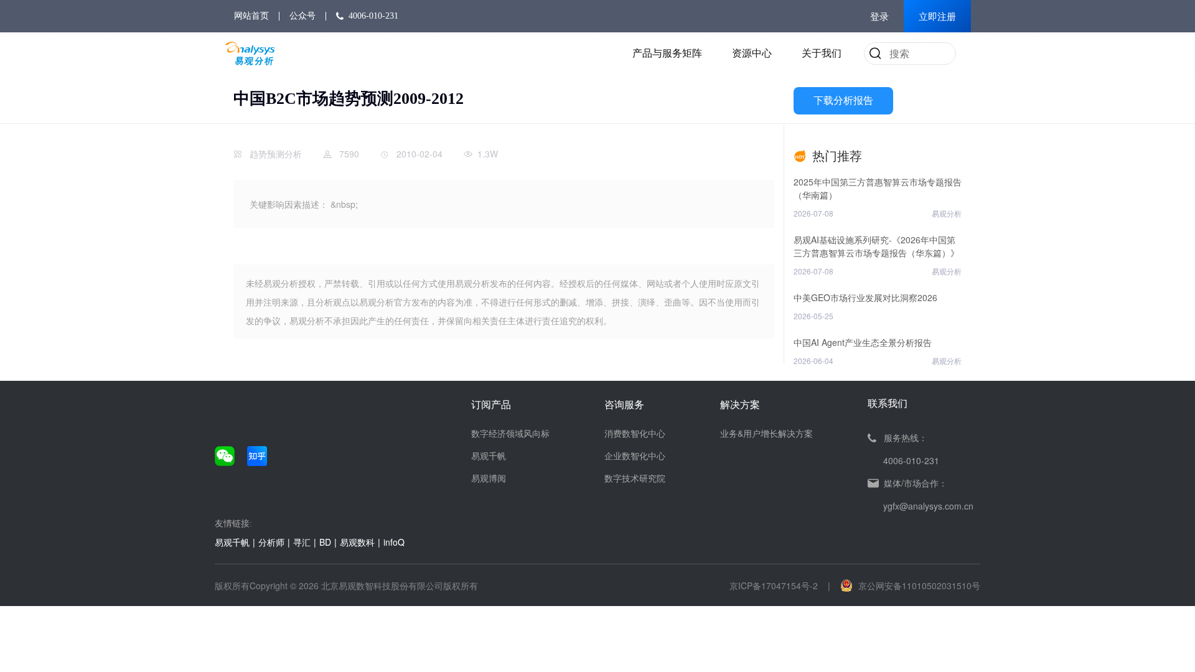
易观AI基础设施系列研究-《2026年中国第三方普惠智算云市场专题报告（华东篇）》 (876, 246)
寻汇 (302, 542)
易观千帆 (488, 455)
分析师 (271, 542)
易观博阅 (488, 478)
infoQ (394, 542)
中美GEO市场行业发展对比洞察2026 (865, 297)
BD (325, 542)
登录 (879, 17)
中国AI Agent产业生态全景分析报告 (863, 342)
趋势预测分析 (276, 153)
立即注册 (937, 17)
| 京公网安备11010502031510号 (904, 585)
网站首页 (251, 16)
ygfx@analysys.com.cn (928, 506)
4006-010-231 (373, 16)
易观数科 (357, 542)
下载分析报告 (843, 100)
